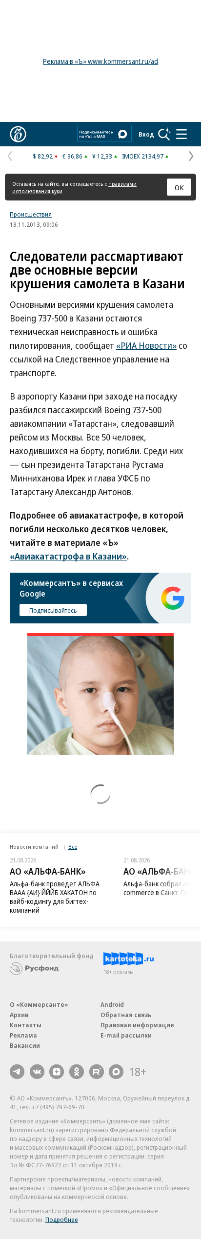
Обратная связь (125, 1014)
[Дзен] (56, 1071)
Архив (19, 1014)
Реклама (23, 1035)
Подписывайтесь (53, 610)
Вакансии (25, 1045)
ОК (179, 187)
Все (72, 846)
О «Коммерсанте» (39, 1004)
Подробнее (61, 1219)
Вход (146, 134)
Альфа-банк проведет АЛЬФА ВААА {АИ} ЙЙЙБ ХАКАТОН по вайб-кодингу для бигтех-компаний (55, 897)
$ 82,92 (43, 156)
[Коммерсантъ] (18, 134)
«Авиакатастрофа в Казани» (68, 556)
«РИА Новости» (146, 345)
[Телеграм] (17, 1071)
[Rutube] (96, 1071)
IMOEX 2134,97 (142, 156)
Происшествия (31, 214)
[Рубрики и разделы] (181, 134)
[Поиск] (164, 134)
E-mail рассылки (126, 1035)
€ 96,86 (72, 156)
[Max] (116, 1071)
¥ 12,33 (102, 156)
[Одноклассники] (76, 1071)
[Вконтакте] (37, 1071)
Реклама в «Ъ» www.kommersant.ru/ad (100, 61)
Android (112, 1004)
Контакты (25, 1024)
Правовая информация (137, 1024)
